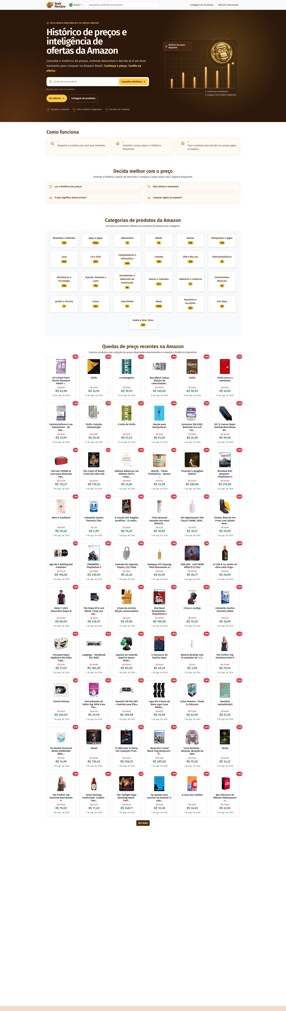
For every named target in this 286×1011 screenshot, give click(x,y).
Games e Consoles (159, 281)
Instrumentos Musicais (222, 281)
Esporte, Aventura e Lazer (95, 281)
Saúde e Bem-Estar (143, 322)
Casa (64, 259)
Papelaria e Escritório (190, 303)
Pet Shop (222, 304)
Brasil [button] (77, 4)
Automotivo (127, 240)
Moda (159, 304)
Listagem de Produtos (201, 4)
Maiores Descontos (228, 4)
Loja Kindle (127, 304)
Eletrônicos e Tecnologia (64, 281)
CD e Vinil (96, 259)
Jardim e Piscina (64, 304)
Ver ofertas (55, 98)
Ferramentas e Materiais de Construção (127, 281)
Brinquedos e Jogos (222, 240)
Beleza (190, 240)
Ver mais (143, 823)
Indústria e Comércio (190, 281)
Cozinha (159, 259)
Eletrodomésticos (222, 259)
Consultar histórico (131, 81)
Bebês (158, 240)
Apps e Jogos (96, 240)
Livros (95, 304)
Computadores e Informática (127, 259)
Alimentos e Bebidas (64, 240)
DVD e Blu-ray (190, 259)
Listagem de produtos (83, 98)
